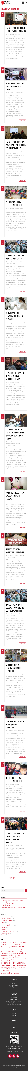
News (14, 1027)
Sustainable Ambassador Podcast (12, 969)
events (24, 949)
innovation (21, 953)
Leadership (9, 955)
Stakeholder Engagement (14, 1004)
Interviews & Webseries (16, 674)
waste (16, 973)
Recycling (10, 959)
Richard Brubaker (14, 985)
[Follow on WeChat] (17, 1056)
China (3, 944)
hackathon (16, 951)
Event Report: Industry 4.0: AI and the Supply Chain (15, 86)
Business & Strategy (20, 261)
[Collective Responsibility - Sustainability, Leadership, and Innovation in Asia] (7, 3)
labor (3, 955)
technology (5, 971)
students (4, 965)
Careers (14, 989)
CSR (22, 946)
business (18, 942)
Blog (14, 1025)
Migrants (4, 957)
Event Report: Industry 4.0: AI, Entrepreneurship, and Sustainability (16, 145)
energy (19, 949)
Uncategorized (9, 263)
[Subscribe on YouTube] (14, 1056)
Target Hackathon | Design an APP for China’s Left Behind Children (15, 607)
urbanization (7, 973)
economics (3, 949)
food (2, 951)
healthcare (22, 951)
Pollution (4, 959)
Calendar (14, 1015)
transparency (12, 971)
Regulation (14, 959)
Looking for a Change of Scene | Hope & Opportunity (15, 724)
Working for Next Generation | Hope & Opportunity (13, 668)
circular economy (9, 944)
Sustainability (12, 965)
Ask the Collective (6, 918)
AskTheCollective (9, 942)
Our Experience (14, 987)
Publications (14, 1024)
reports (18, 959)
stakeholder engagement (13, 963)
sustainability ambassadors (17, 967)
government (8, 951)
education (9, 949)
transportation (18, 971)
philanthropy (17, 957)
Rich (9, 674)
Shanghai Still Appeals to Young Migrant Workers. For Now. (15, 376)
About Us (14, 983)
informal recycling (10, 953)
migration (10, 957)
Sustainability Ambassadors (8, 931)
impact (3, 953)
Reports (18, 92)
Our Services (14, 997)
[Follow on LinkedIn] (10, 1056)
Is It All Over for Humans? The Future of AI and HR (15, 316)
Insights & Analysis (14, 999)
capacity (24, 942)
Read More (22, 61)
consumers (15, 947)
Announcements (20, 441)
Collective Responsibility (16, 1065)
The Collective (11, 34)
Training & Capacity (14, 1003)
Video (3, 935)
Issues (17, 208)
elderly (15, 949)
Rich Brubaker (12, 961)
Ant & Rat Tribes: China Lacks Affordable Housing (15, 496)
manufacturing (18, 955)
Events (17, 555)
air (1, 942)
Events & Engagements (7, 924)
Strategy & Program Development (14, 1001)
